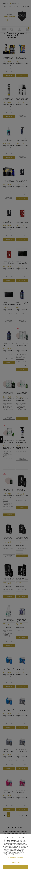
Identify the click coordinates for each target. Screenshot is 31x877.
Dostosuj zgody (15, 862)
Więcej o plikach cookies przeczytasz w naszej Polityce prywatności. (15, 853)
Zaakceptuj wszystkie (15, 867)
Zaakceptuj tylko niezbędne (15, 857)
